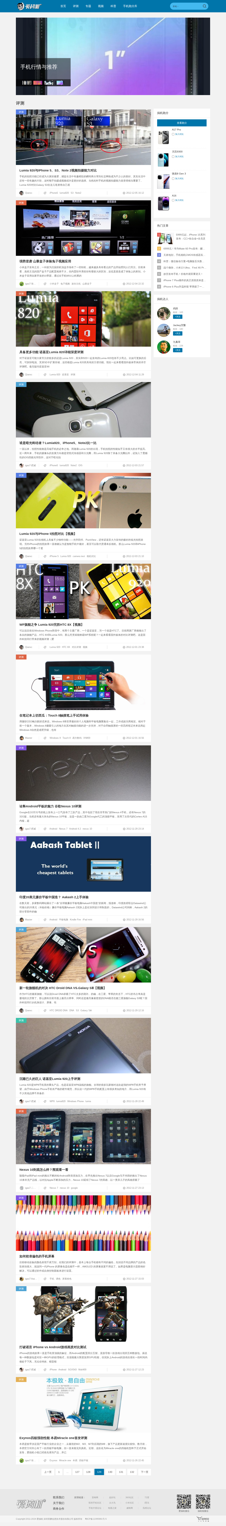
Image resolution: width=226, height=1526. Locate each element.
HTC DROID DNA (59, 1010)
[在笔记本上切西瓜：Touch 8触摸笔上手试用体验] (83, 709)
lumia (88, 1101)
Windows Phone (75, 1101)
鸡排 (175, 308)
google (74, 1188)
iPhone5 (54, 193)
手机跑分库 (130, 6)
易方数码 (77, 738)
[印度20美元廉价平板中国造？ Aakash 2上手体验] (83, 890)
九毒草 (176, 341)
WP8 (52, 1101)
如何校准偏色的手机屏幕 (36, 1256)
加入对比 (179, 134)
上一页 (48, 1472)
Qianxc (28, 193)
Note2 (78, 193)
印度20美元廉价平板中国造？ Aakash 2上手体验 (54, 897)
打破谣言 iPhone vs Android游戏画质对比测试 (52, 1347)
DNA (71, 1010)
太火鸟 (112, 1503)
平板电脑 (63, 919)
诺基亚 (65, 374)
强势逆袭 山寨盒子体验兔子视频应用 (45, 261)
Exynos (53, 1460)
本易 (75, 1460)
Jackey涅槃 (179, 325)
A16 (174, 195)
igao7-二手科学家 (31, 1188)
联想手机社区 (95, 1503)
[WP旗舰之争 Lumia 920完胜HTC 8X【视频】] (83, 618)
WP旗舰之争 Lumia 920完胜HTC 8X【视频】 (51, 624)
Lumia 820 (55, 374)
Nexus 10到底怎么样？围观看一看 (43, 1169)
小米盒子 (54, 283)
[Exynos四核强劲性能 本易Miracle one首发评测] (83, 1431)
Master (28, 738)
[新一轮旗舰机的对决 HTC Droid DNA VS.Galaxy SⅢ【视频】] (83, 981)
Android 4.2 (75, 828)
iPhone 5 (54, 556)
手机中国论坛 (95, 1508)
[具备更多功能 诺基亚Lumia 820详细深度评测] (83, 345)
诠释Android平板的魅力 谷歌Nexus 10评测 (50, 806)
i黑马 (146, 1503)
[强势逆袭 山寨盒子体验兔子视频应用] (83, 254)
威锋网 (129, 1508)
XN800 (86, 738)
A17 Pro (176, 129)
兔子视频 (65, 283)
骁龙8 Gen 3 (179, 173)
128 (88, 1472)
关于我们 (58, 1503)
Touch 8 (67, 738)
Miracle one (65, 1460)
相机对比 (91, 556)
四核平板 (83, 1460)
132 (132, 1472)
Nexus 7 (63, 828)
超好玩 (112, 1497)
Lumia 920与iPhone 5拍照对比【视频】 (48, 534)
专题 (88, 6)
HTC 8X (66, 647)
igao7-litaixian (31, 1278)
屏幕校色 (67, 1278)
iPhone (53, 1369)
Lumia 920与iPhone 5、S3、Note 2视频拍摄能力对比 (58, 170)
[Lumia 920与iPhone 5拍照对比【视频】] (83, 527)
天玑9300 (177, 151)
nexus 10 (87, 828)
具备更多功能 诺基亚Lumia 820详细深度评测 (51, 352)
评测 (76, 6)
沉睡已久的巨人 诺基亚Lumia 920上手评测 (49, 1079)
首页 (63, 6)
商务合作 (58, 1508)
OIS (80, 465)
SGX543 (72, 1369)
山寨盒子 (87, 283)
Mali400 (82, 1369)
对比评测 (76, 647)
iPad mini (87, 919)
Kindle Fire (75, 919)
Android (53, 828)
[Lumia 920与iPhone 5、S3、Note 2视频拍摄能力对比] (83, 163)
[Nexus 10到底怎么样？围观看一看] (83, 1163)
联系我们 (58, 1497)
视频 (101, 6)
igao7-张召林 (31, 283)
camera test (79, 556)
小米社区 (129, 1503)
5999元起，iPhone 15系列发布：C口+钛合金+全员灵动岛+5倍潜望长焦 (190, 236)
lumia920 (64, 193)
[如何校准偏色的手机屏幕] (83, 1249)
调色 (58, 1278)
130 (110, 1472)
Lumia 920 (65, 556)
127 (77, 1472)
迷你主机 (76, 283)
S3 (72, 193)
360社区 (129, 1497)
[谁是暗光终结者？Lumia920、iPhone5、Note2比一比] (83, 436)
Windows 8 (55, 738)
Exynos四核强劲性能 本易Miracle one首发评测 (53, 1438)
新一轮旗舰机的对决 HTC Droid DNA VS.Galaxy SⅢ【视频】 (62, 988)
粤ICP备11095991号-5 (96, 1519)
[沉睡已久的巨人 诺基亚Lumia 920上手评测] (83, 1072)
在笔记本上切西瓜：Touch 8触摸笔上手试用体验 (54, 715)
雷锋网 (95, 1497)
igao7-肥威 (30, 465)
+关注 (177, 316)
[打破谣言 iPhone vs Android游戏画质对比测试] (83, 1340)
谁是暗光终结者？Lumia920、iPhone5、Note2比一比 (58, 443)
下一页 (144, 1472)
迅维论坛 (147, 1508)
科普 (113, 6)
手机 (52, 1278)
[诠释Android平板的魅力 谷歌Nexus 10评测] (83, 799)
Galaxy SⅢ (86, 1010)
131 (121, 1472)
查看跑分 (182, 122)
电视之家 (112, 1508)
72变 (147, 1497)
